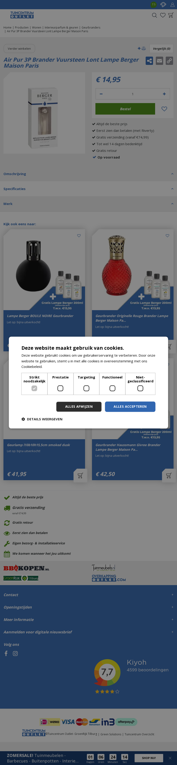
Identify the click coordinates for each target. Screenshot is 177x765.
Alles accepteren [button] (130, 406)
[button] (41, 418)
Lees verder (53, 366)
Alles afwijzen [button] (79, 406)
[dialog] (88, 382)
